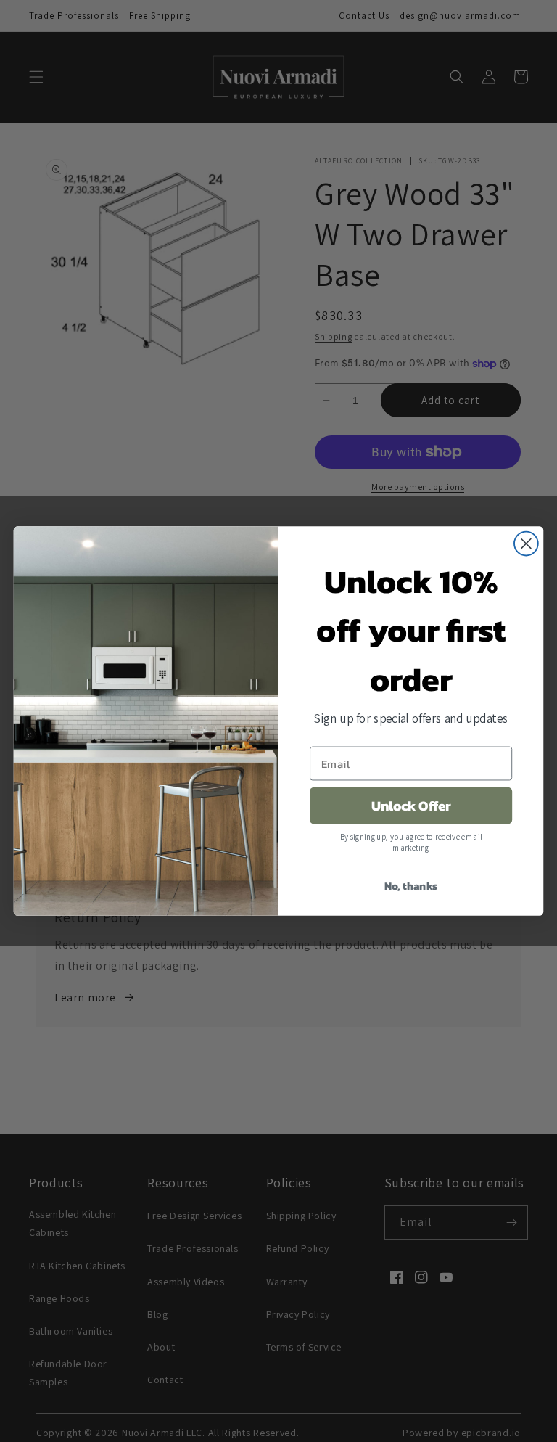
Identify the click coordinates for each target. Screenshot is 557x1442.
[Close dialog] (526, 544)
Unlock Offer (411, 805)
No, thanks (411, 885)
